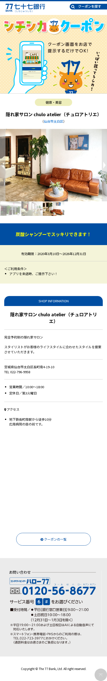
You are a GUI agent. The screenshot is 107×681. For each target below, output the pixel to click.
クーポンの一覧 (55, 539)
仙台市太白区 (53, 121)
